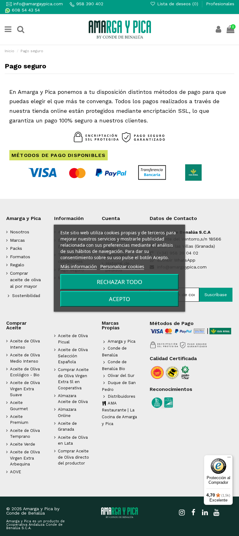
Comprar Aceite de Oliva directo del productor (73, 457)
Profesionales (220, 3)
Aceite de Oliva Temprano (25, 433)
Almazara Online (67, 412)
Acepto (119, 299)
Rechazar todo (119, 282)
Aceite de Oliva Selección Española (73, 355)
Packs (16, 248)
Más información (78, 266)
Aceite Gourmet (19, 405)
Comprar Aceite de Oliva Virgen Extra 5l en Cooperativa (73, 378)
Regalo (17, 264)
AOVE (15, 472)
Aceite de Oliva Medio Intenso (25, 358)
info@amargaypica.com (37, 3)
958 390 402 (89, 3)
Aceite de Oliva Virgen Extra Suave (25, 388)
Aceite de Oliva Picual (73, 338)
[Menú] (229, 458)
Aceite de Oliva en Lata (73, 440)
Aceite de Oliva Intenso (25, 344)
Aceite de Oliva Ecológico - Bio (25, 372)
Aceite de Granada (67, 426)
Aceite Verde (22, 444)
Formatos (20, 256)
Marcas (17, 240)
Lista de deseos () (178, 3)
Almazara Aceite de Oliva (73, 398)
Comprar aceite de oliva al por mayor (25, 280)
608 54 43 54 (25, 9)
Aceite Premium (19, 419)
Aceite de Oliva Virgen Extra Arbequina (25, 458)
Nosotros (19, 231)
